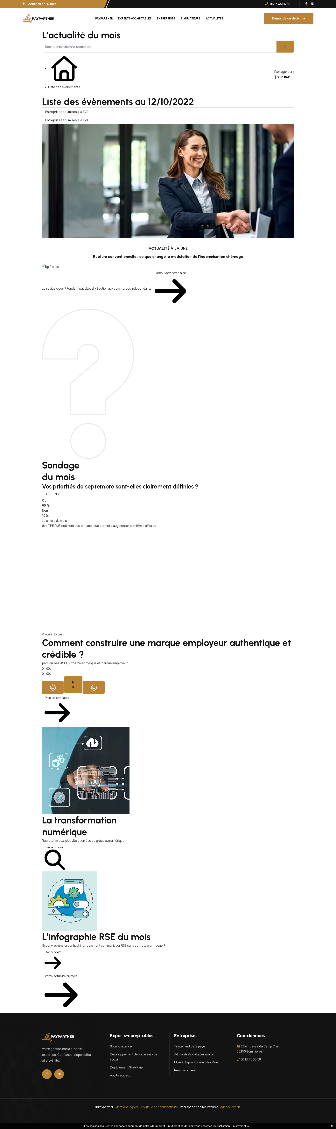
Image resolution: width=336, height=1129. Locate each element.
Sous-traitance (121, 1046)
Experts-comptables (135, 18)
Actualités (214, 18)
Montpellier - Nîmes (42, 4)
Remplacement (185, 1070)
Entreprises (166, 18)
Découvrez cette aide (170, 273)
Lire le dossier (55, 847)
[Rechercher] (285, 47)
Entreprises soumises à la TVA (66, 112)
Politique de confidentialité (159, 1107)
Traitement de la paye (189, 1046)
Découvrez (53, 952)
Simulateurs (190, 18)
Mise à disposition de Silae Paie (196, 1062)
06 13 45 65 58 (251, 1059)
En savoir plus (240, 1125)
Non (57, 494)
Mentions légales (127, 1107)
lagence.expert (230, 1107)
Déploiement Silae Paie (126, 1067)
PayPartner (104, 18)
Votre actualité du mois (61, 976)
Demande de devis (286, 18)
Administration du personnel (194, 1054)
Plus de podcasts (57, 698)
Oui (47, 494)
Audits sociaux (120, 1075)
